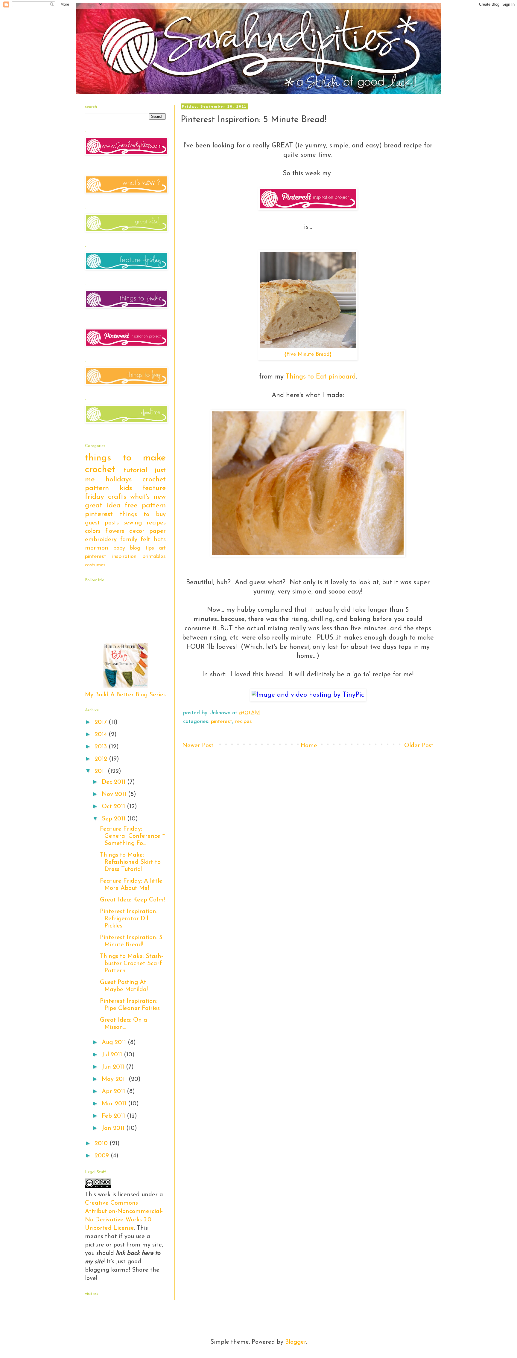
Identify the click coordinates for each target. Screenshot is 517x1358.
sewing (133, 523)
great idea (103, 505)
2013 (102, 747)
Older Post (419, 746)
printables (154, 556)
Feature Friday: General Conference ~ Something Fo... (132, 836)
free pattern (145, 505)
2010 (102, 1144)
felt (145, 540)
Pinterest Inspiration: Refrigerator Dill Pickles (128, 919)
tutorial (135, 470)
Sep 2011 (114, 819)
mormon (96, 548)
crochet (100, 469)
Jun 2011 (114, 1067)
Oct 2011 (114, 807)
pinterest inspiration (110, 556)
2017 (102, 722)
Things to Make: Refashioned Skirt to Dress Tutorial (130, 862)
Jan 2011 (114, 1128)
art (162, 548)
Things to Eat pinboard (321, 376)
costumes (95, 565)
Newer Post (198, 746)
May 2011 (115, 1079)
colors (93, 531)
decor (137, 531)
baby (119, 548)
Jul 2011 (113, 1055)
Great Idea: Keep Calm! (132, 900)
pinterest (221, 721)
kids (126, 488)
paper (157, 531)
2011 (101, 771)
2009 (103, 1156)
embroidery (101, 540)
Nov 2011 (115, 794)
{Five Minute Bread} (308, 354)
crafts (117, 497)
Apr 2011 (114, 1092)
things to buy (143, 515)
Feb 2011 (114, 1116)
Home (309, 746)
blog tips (142, 548)
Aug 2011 (115, 1043)
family (128, 540)
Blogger (295, 1342)
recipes (243, 721)
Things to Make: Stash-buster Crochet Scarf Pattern (131, 963)
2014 (102, 735)
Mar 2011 (115, 1104)
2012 (102, 759)
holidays (119, 479)
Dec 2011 (114, 782)
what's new (148, 497)
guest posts (102, 523)
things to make (125, 458)
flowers (114, 531)
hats (160, 540)
